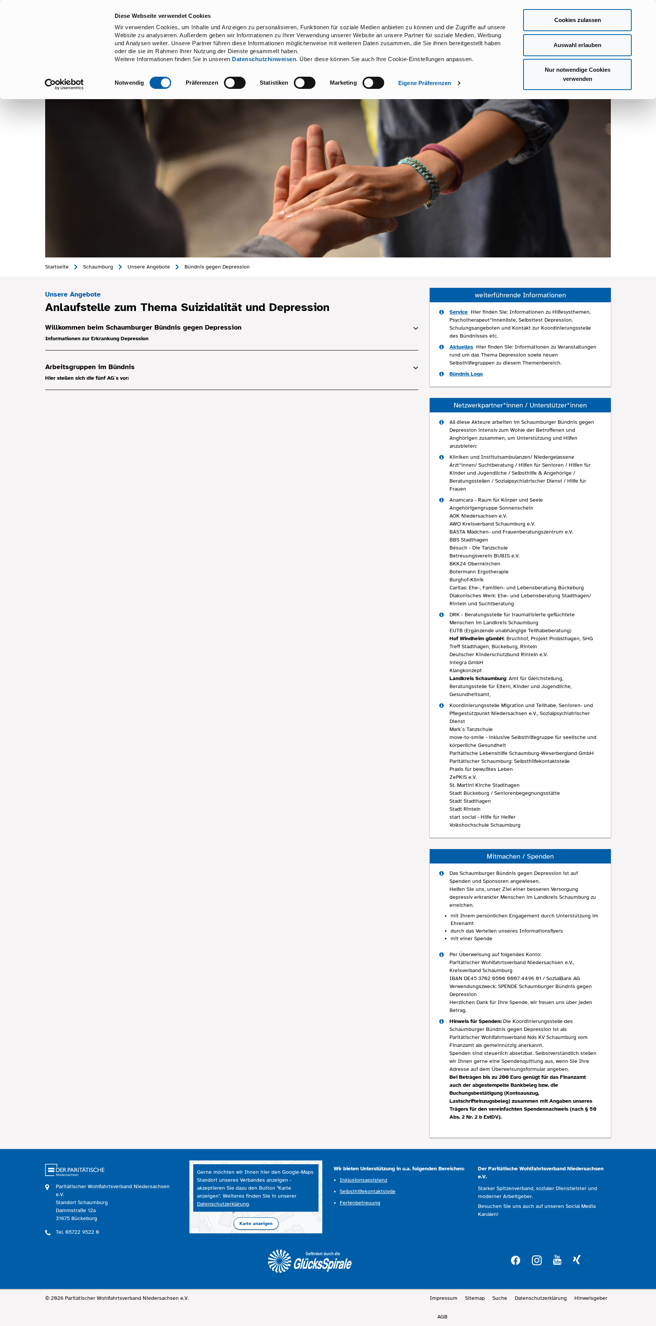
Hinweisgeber (590, 1298)
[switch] (235, 83)
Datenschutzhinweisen (264, 59)
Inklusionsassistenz (363, 1180)
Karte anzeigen (256, 1223)
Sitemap (475, 1298)
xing (576, 1260)
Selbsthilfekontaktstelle (368, 1191)
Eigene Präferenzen (424, 83)
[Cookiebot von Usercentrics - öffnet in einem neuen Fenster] (64, 84)
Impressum (443, 1298)
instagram (537, 1259)
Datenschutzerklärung (223, 1204)
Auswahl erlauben (577, 45)
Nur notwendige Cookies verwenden (577, 74)
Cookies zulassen (577, 20)
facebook (515, 1259)
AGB (442, 1316)
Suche (499, 1298)
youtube (557, 1260)
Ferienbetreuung (360, 1203)
